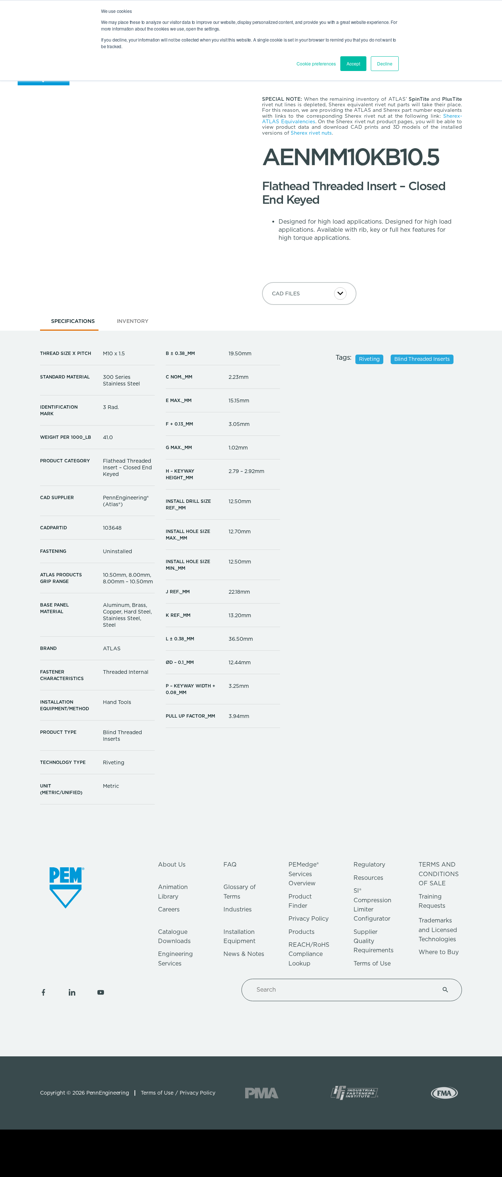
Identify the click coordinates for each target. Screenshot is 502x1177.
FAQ (230, 864)
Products (301, 931)
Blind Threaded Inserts (422, 359)
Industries (237, 909)
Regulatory (369, 864)
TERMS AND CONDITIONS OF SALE (439, 874)
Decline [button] (384, 63)
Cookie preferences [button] (316, 63)
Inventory (132, 321)
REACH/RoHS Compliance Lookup (308, 954)
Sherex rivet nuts (311, 133)
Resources (368, 877)
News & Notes (243, 953)
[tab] (73, 323)
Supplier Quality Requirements (374, 941)
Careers (169, 909)
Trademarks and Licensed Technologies (438, 930)
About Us (172, 864)
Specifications (73, 321)
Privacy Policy (308, 918)
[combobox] (343, 989)
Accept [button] (353, 63)
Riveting (369, 359)
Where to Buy (439, 952)
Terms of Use (372, 963)
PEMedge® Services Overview (303, 874)
